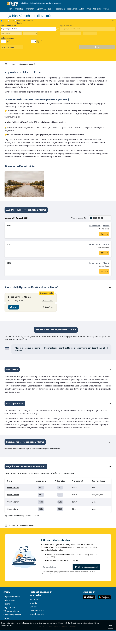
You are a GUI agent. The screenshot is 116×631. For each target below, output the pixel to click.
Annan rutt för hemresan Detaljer (25, 22)
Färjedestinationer (12, 596)
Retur (4, 21)
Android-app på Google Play (104, 597)
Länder (51, 9)
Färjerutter (29, 9)
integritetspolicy (6, 625)
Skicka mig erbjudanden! (88, 567)
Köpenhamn (94, 225)
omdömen (60, 9)
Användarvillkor (37, 610)
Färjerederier (9, 600)
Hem (10, 9)
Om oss (33, 607)
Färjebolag (18, 9)
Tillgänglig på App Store (89, 597)
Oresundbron (103, 229)
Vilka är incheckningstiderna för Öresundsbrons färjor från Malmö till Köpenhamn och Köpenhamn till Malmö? (60, 349)
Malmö (106, 225)
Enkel (12, 21)
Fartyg (88, 9)
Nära (110, 625)
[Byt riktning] (57, 29)
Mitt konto (97, 9)
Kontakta (34, 603)
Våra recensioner (11, 611)
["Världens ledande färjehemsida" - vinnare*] (12, 4)
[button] (107, 9)
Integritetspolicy (46, 574)
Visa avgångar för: (79, 218)
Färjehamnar (40, 9)
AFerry (7, 592)
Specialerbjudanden (75, 9)
